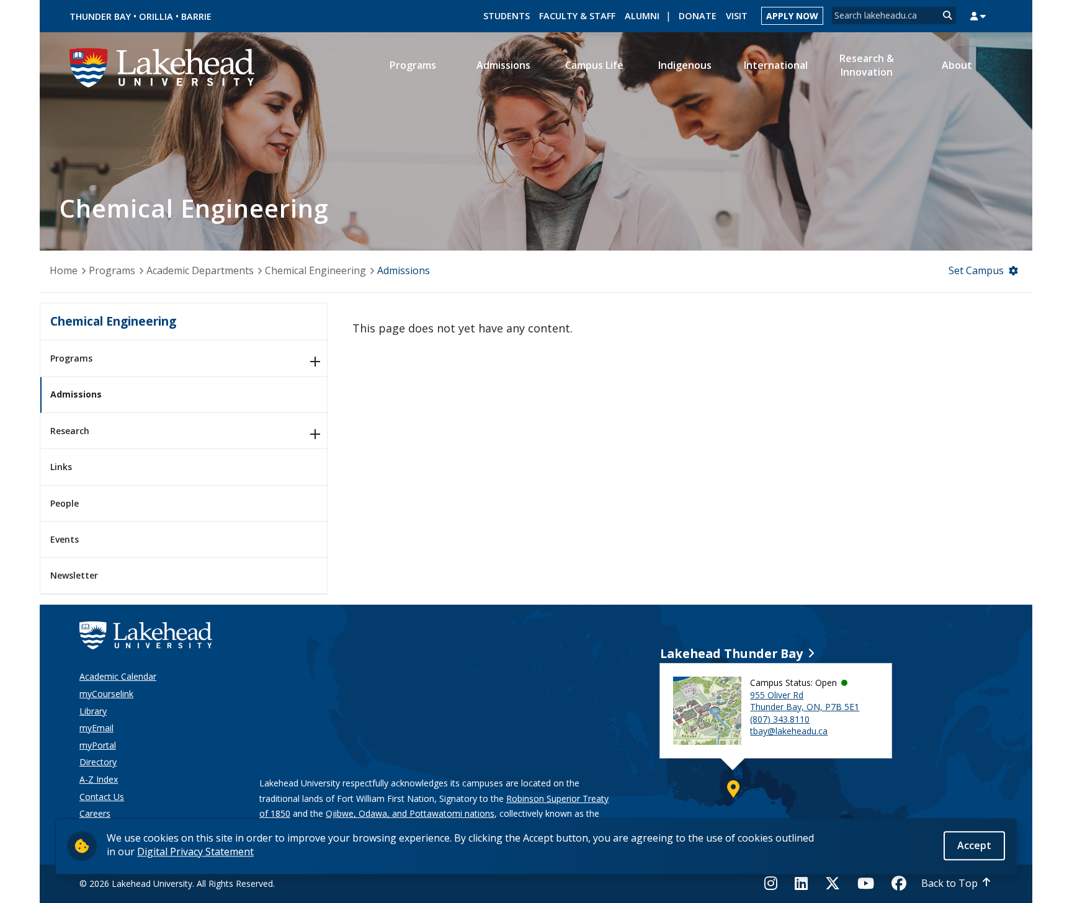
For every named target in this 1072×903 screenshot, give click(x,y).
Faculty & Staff (577, 16)
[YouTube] (866, 883)
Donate (698, 16)
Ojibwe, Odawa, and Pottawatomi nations (410, 813)
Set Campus (976, 270)
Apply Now (792, 16)
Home (64, 270)
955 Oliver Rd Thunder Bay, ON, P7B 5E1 (804, 701)
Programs (112, 270)
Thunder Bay (100, 16)
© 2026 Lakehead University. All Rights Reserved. (177, 883)
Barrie (196, 16)
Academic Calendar (117, 676)
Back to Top (949, 883)
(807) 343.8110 (780, 719)
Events (64, 539)
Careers (94, 813)
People (64, 503)
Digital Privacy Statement (195, 851)
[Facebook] (899, 883)
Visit (737, 16)
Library (93, 711)
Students (506, 16)
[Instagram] (774, 883)
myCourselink (106, 694)
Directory (98, 762)
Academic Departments (200, 270)
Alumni (642, 16)
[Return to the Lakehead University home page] (162, 66)
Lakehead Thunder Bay (731, 653)
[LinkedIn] (801, 883)
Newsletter (74, 575)
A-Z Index (98, 779)
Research (69, 431)
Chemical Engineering (315, 270)
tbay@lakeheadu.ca (789, 731)
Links (61, 467)
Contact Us (101, 797)
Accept (974, 845)
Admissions (76, 394)
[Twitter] (832, 883)
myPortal (97, 745)
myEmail (96, 728)
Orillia (156, 16)
